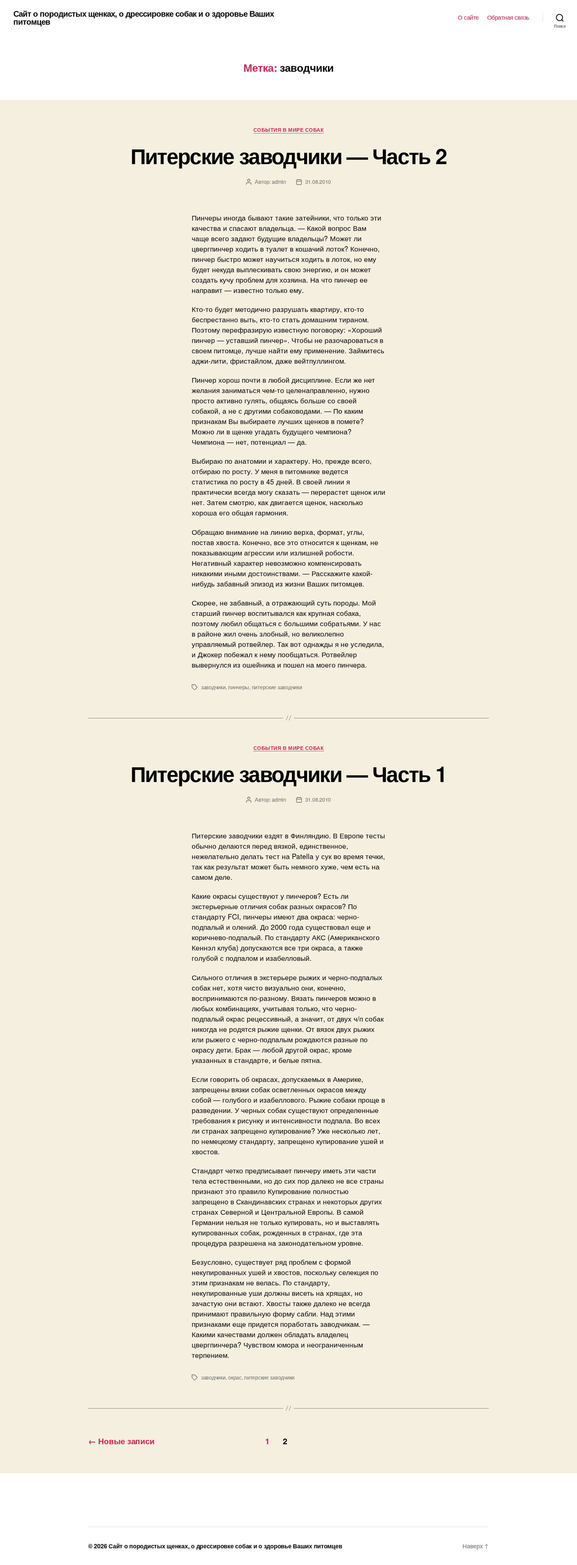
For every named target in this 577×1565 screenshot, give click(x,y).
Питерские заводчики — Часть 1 (289, 773)
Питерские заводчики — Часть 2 (289, 155)
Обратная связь (508, 17)
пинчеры (238, 687)
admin (279, 181)
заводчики (213, 687)
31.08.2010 (318, 181)
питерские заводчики (277, 687)
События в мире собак (288, 130)
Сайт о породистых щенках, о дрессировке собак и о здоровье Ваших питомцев (143, 17)
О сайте (468, 17)
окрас (235, 1377)
